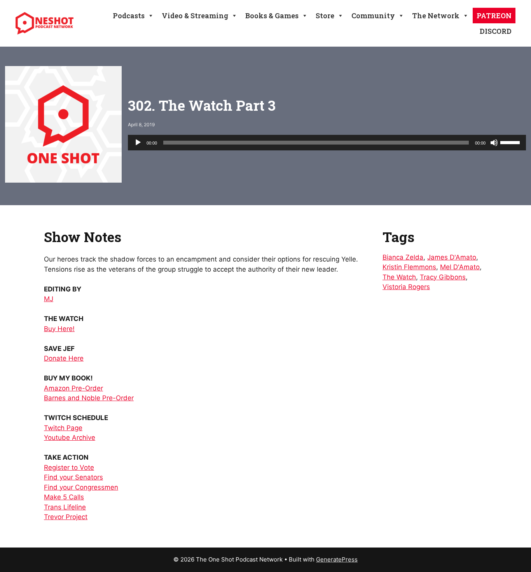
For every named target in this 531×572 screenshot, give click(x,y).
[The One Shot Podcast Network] (44, 23)
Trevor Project (65, 517)
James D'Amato (451, 257)
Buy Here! (59, 329)
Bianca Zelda (403, 257)
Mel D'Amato (460, 267)
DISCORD (496, 31)
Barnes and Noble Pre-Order (89, 398)
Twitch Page (63, 428)
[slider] (511, 142)
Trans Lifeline (65, 507)
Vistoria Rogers (406, 287)
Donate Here (64, 358)
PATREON (494, 15)
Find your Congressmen (81, 487)
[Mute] (494, 142)
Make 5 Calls (64, 497)
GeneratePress (337, 559)
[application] (327, 142)
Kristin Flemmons (409, 267)
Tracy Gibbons (443, 277)
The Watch (399, 277)
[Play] (138, 142)
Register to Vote (69, 467)
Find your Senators (73, 477)
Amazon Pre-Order (73, 388)
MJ (48, 299)
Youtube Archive (69, 437)
